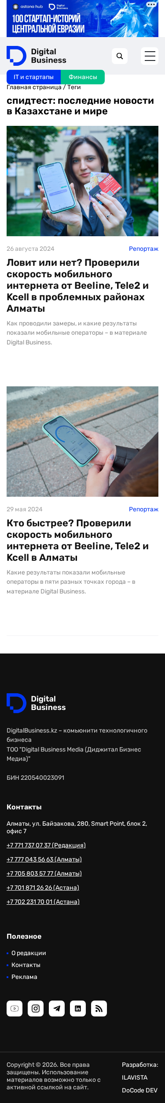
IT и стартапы (34, 77)
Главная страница (34, 87)
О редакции (28, 953)
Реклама (24, 977)
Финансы (83, 77)
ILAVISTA (134, 1077)
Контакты (25, 965)
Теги (74, 87)
